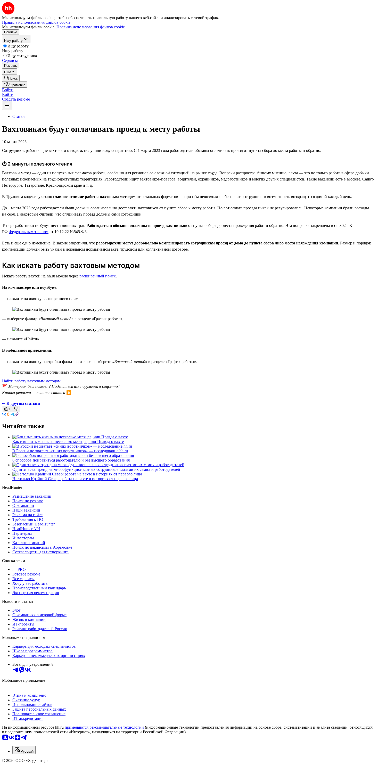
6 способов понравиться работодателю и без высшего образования (71, 460)
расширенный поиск (97, 276)
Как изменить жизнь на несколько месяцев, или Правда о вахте (68, 441)
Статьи (18, 116)
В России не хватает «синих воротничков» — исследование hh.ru (70, 451)
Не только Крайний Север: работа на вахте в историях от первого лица (75, 478)
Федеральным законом (28, 231)
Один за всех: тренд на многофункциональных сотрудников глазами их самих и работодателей (96, 469)
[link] (11, 78)
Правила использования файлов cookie (90, 27)
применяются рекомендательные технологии (104, 727)
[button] (7, 90)
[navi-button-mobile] (7, 106)
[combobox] (24, 750)
